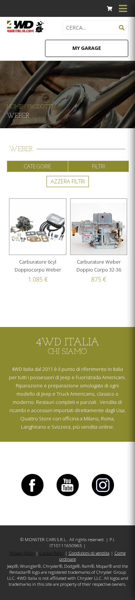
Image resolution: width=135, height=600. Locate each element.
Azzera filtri (68, 181)
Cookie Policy (51, 553)
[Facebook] (32, 496)
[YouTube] (67, 496)
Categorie (37, 166)
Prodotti (39, 107)
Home (15, 107)
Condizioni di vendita (89, 553)
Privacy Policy (22, 553)
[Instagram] (103, 496)
